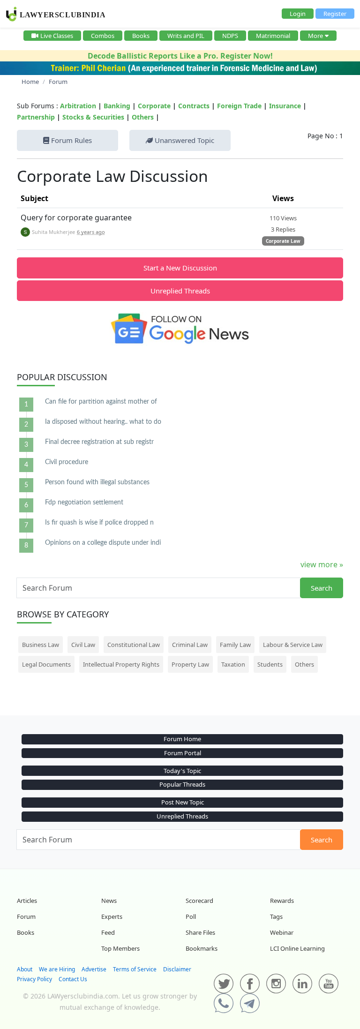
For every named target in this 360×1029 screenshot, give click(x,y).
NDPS (230, 35)
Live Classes (56, 35)
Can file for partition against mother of (101, 401)
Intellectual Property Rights (121, 664)
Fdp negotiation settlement (84, 502)
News (109, 900)
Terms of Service (135, 969)
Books (141, 35)
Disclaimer (177, 969)
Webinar (281, 932)
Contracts (194, 105)
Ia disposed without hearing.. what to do (103, 422)
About (24, 969)
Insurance (285, 105)
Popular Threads (182, 784)
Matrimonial (273, 35)
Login (298, 13)
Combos (102, 35)
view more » (321, 564)
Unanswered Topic (183, 140)
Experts (111, 916)
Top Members (120, 948)
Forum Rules (70, 140)
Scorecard (199, 900)
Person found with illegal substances (97, 482)
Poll (191, 916)
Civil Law (83, 644)
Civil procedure (66, 462)
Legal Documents (46, 664)
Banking (117, 105)
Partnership (36, 117)
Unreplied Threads (180, 290)
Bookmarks (202, 948)
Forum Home (182, 739)
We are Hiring (57, 969)
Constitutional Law (133, 644)
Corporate (154, 105)
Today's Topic (182, 770)
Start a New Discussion (180, 267)
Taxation (233, 664)
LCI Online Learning (297, 948)
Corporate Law (283, 241)
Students (270, 664)
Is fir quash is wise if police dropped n (99, 522)
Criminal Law (190, 644)
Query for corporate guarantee (76, 217)
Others (143, 117)
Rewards (282, 900)
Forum (26, 916)
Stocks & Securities (93, 117)
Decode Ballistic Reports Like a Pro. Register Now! (180, 56)
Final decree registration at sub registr (99, 442)
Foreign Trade (239, 105)
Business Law (40, 644)
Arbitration (78, 105)
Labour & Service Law (292, 644)
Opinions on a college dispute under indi (103, 543)
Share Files (200, 932)
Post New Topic (182, 802)
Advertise (94, 969)
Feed (108, 932)
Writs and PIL (185, 35)
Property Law (190, 664)
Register (334, 13)
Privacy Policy (34, 979)
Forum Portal (182, 753)
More (315, 35)
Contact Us (73, 979)
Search (321, 588)
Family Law (235, 644)
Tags (276, 916)
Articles (27, 900)
